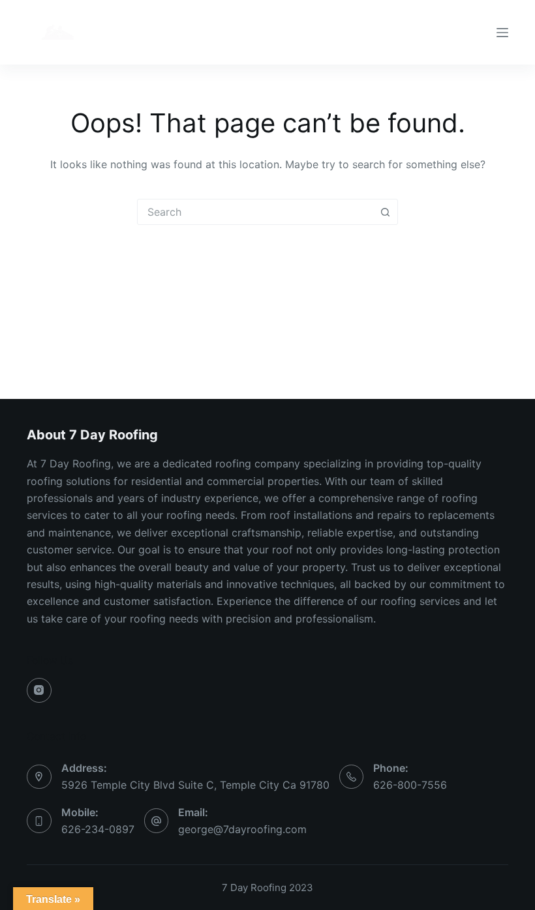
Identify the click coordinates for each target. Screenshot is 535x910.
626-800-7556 (410, 784)
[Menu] (502, 32)
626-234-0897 (97, 829)
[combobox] (255, 212)
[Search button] (385, 211)
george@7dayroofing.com (242, 829)
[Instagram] (39, 690)
